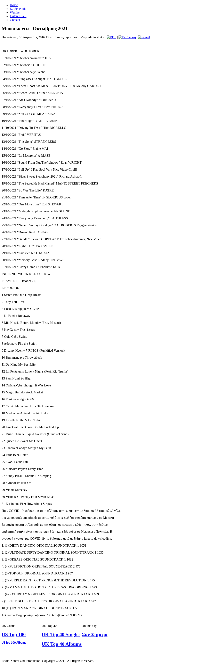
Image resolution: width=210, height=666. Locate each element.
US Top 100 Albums (14, 642)
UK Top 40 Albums (62, 644)
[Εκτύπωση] (127, 37)
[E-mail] (144, 37)
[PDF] (111, 37)
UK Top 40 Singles (61, 634)
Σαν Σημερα (94, 634)
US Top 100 (14, 634)
